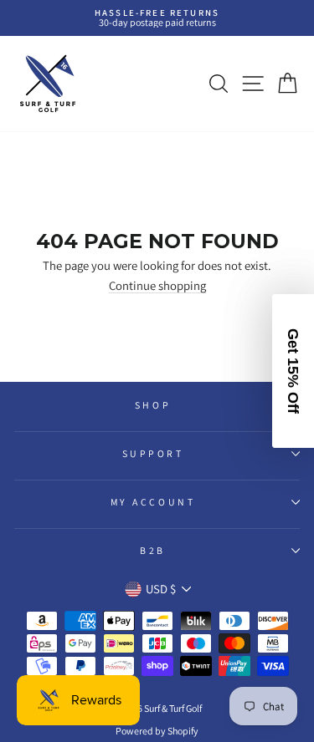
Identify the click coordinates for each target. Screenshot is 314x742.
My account (153, 502)
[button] (293, 371)
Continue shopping (157, 286)
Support (153, 453)
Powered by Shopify (157, 730)
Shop (153, 405)
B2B (153, 550)
